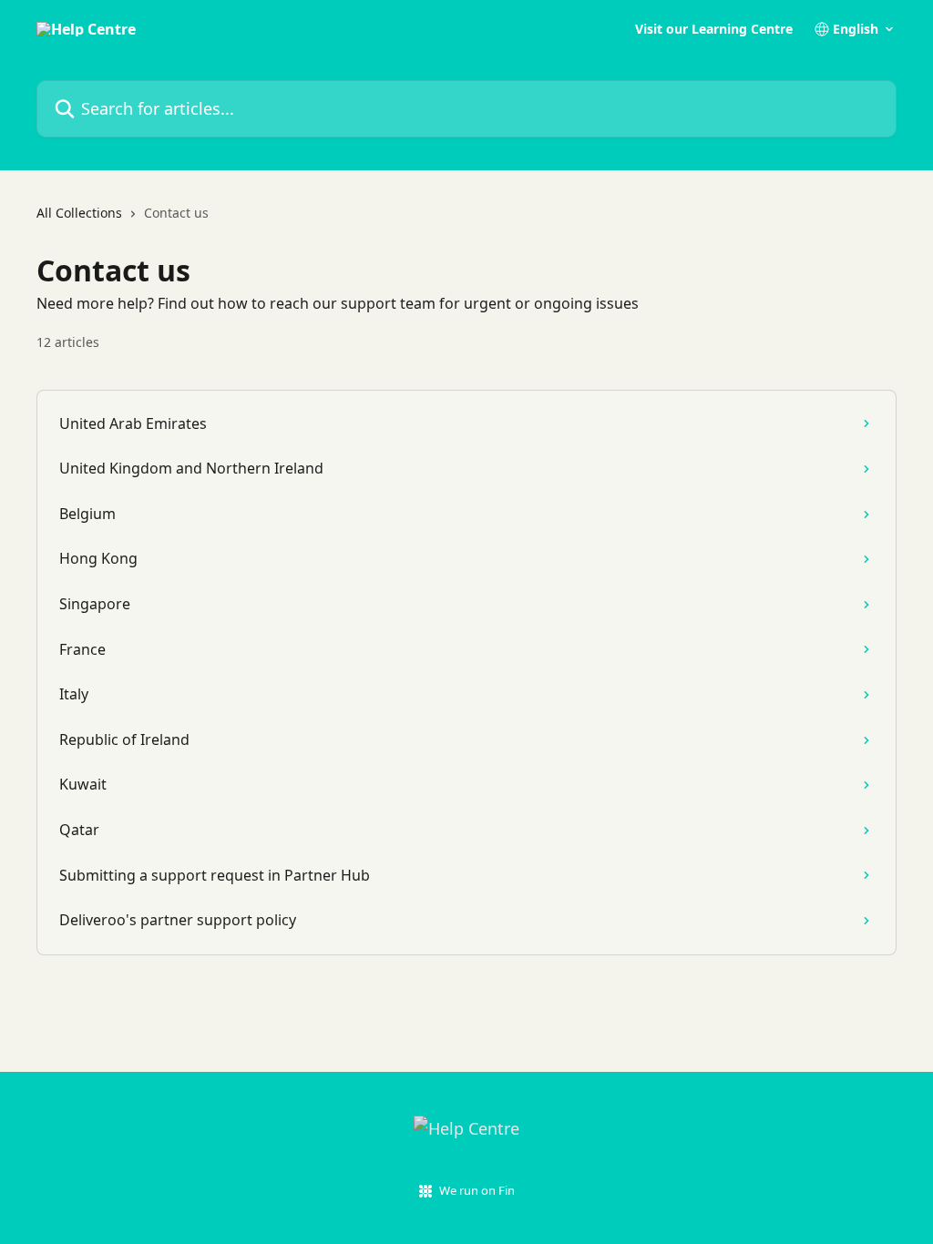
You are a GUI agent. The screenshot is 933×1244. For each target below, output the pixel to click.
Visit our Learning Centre (714, 29)
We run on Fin (477, 1190)
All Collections (79, 212)
